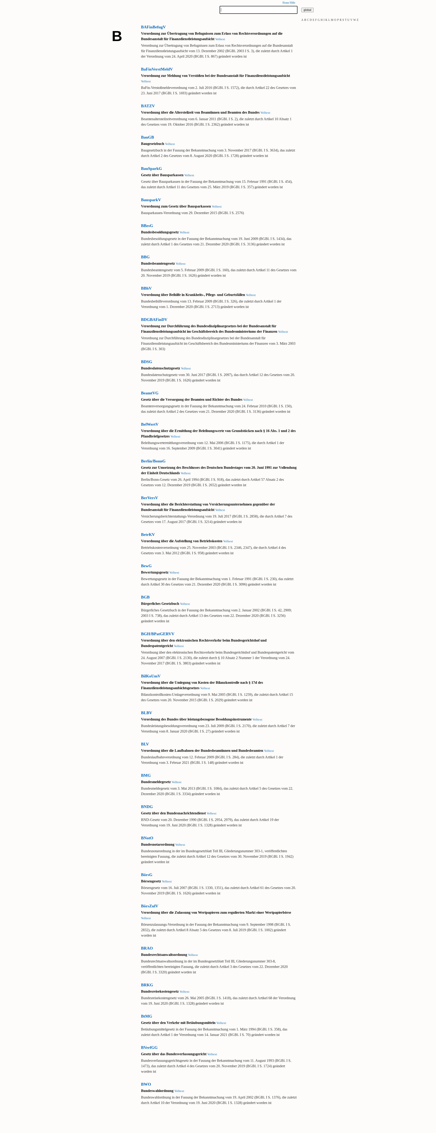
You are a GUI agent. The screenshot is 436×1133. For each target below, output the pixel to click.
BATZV (148, 106)
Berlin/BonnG (153, 461)
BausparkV (151, 200)
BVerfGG (149, 1047)
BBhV (146, 288)
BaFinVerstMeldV (157, 69)
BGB (145, 597)
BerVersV (149, 498)
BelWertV (150, 424)
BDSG (146, 361)
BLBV (146, 713)
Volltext (220, 39)
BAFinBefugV (153, 27)
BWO (146, 1084)
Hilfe (292, 2)
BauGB (147, 137)
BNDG (147, 806)
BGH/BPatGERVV (157, 634)
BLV (145, 744)
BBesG (147, 225)
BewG (146, 566)
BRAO (147, 948)
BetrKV (148, 534)
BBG (145, 257)
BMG (146, 775)
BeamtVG (150, 393)
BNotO (147, 838)
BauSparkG (151, 168)
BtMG (146, 1016)
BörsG (146, 874)
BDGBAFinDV (154, 319)
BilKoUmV (151, 676)
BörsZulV (149, 906)
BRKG (147, 985)
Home (285, 2)
